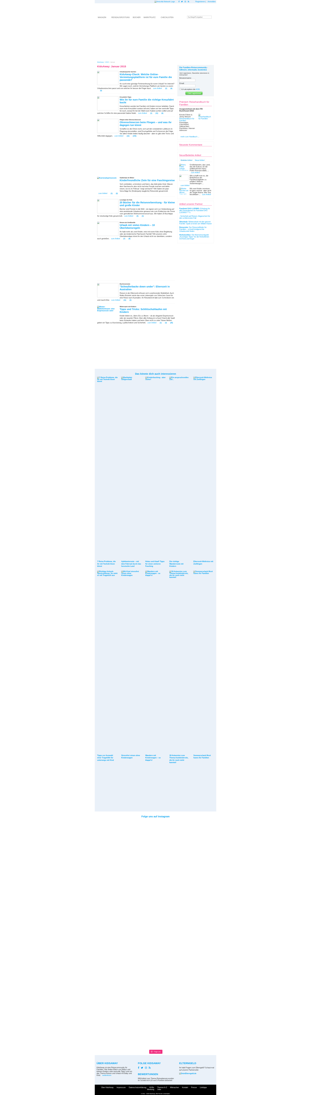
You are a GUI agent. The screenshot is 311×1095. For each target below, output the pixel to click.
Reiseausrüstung (120, 17)
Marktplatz (150, 17)
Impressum (121, 1087)
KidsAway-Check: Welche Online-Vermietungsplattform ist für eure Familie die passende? (146, 77)
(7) (124, 239)
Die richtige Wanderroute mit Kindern (176, 563)
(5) (101, 91)
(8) (129, 239)
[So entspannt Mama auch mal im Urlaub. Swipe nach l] (148, 830)
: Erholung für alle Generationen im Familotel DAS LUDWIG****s (194, 210)
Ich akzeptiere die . (190, 89)
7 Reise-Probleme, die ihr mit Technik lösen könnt (106, 563)
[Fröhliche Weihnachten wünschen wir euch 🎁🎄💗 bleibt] (132, 827)
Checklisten (167, 17)
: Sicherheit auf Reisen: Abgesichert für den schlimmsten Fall (194, 217)
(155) (134, 136)
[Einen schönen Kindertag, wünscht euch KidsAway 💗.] (209, 839)
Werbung (150, 1089)
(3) (143, 216)
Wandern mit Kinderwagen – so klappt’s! (153, 757)
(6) (171, 88)
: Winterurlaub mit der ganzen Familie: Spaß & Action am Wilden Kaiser (195, 223)
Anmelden (212, 2)
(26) (171, 323)
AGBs (151, 1087)
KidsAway (100, 62)
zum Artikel (157, 88)
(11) (157, 113)
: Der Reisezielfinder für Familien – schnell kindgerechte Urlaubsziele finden (193, 229)
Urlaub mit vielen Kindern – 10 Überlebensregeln (137, 226)
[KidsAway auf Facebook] (178, 2)
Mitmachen (174, 1087)
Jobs (159, 1089)
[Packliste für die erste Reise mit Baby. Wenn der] (194, 846)
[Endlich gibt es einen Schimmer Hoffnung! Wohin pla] (117, 834)
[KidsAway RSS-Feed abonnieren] (188, 2)
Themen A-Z (162, 1087)
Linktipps (203, 1087)
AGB (198, 89)
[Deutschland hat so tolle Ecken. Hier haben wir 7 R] (178, 840)
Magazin (102, 17)
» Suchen (213, 17)
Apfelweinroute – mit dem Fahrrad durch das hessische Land (131, 563)
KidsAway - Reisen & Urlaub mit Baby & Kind (155, 9)
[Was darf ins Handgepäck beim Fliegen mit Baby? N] (102, 934)
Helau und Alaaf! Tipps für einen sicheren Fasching (154, 563)
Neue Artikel (199, 160)
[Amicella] (165, 2)
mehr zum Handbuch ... (190, 137)
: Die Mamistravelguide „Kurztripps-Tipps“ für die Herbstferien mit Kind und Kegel (194, 237)
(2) (117, 193)
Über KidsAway (107, 1087)
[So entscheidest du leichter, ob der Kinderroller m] (163, 829)
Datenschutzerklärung (137, 1087)
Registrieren (200, 2)
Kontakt (185, 1087)
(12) (128, 136)
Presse (194, 1087)
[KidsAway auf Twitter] (182, 2)
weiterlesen (106, 1075)
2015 (107, 62)
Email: (181, 83)
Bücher (137, 17)
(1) (166, 88)
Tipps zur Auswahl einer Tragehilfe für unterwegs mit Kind (105, 757)
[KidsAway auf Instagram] (185, 2)
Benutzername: (185, 78)
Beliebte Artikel (186, 160)
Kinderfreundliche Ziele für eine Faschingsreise (147, 180)
